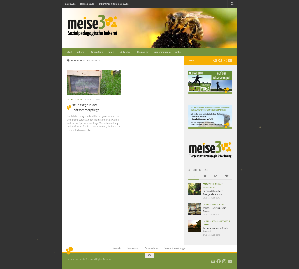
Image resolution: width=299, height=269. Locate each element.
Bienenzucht (209, 187)
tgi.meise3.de (87, 3)
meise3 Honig (218, 204)
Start (69, 51)
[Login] (215, 60)
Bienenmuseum (162, 51)
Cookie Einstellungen (175, 248)
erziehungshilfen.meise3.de (113, 3)
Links (178, 51)
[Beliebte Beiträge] (204, 176)
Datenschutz (151, 248)
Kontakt (117, 248)
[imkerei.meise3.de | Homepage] (92, 25)
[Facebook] (220, 60)
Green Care (97, 51)
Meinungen (143, 51)
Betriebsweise (75, 99)
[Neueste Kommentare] (215, 176)
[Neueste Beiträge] (193, 176)
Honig (110, 51)
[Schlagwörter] (226, 176)
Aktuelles (125, 51)
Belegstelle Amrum (212, 184)
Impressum (133, 248)
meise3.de (70, 3)
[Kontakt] (230, 60)
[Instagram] (225, 60)
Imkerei (81, 51)
